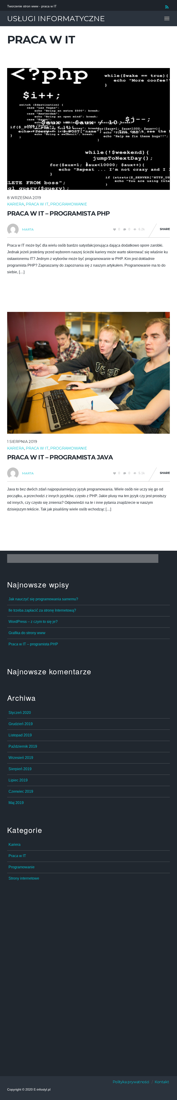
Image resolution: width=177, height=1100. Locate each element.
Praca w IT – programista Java (60, 457)
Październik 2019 (23, 746)
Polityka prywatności (131, 1082)
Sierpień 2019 (20, 769)
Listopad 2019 (20, 735)
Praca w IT (37, 204)
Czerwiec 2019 (21, 791)
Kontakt (162, 1082)
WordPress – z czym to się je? (33, 622)
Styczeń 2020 (20, 713)
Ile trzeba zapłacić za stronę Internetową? (42, 610)
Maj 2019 (16, 803)
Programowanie (68, 204)
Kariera (15, 204)
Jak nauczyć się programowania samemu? (43, 599)
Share (165, 229)
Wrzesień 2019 (21, 758)
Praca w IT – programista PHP (58, 213)
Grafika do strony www (27, 633)
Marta (28, 229)
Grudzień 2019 (21, 724)
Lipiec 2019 (18, 780)
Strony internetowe (24, 878)
